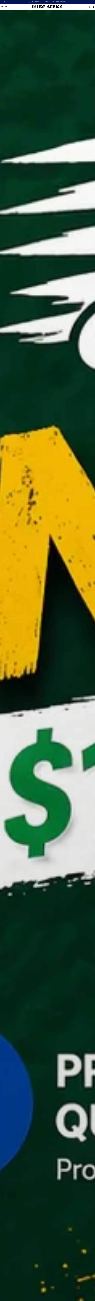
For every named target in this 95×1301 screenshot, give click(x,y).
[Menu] (2, 7)
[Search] (6, 7)
